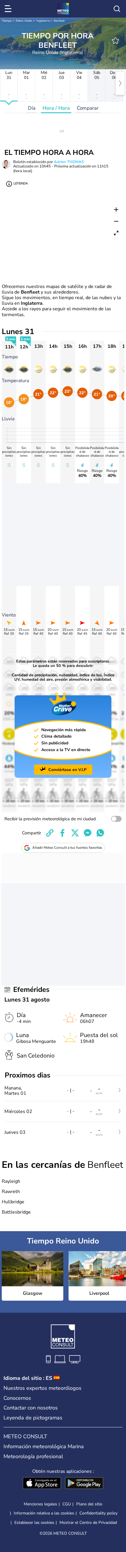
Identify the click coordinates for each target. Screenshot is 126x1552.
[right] (120, 83)
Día (31, 108)
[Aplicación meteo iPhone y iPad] (42, 1483)
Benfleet (59, 21)
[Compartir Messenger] (87, 833)
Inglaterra (43, 21)
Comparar (87, 108)
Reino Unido (24, 21)
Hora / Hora (56, 108)
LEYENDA (20, 183)
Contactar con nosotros (31, 1407)
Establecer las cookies (34, 1522)
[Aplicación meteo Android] (84, 1483)
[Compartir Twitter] (75, 833)
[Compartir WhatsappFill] (100, 833)
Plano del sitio (89, 1504)
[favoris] (115, 40)
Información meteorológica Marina (44, 1446)
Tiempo (7, 21)
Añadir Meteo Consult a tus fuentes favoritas (67, 847)
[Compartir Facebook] (62, 833)
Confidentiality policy (98, 1513)
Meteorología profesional (33, 1456)
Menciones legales (40, 1504)
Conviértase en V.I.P (67, 769)
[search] (117, 8)
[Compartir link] (50, 833)
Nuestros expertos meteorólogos (42, 1388)
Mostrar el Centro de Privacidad (88, 1522)
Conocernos (17, 1398)
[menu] (9, 8)
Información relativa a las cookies (44, 1513)
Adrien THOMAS (69, 162)
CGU (66, 1504)
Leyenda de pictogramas (33, 1417)
